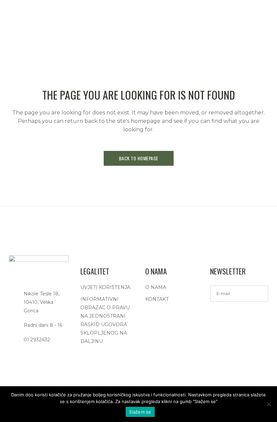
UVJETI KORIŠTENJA (105, 287)
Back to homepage (138, 158)
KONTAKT (157, 299)
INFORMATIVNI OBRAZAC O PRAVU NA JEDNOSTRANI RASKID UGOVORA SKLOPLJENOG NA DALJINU (105, 320)
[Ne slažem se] (268, 404)
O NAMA (155, 287)
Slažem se (140, 412)
